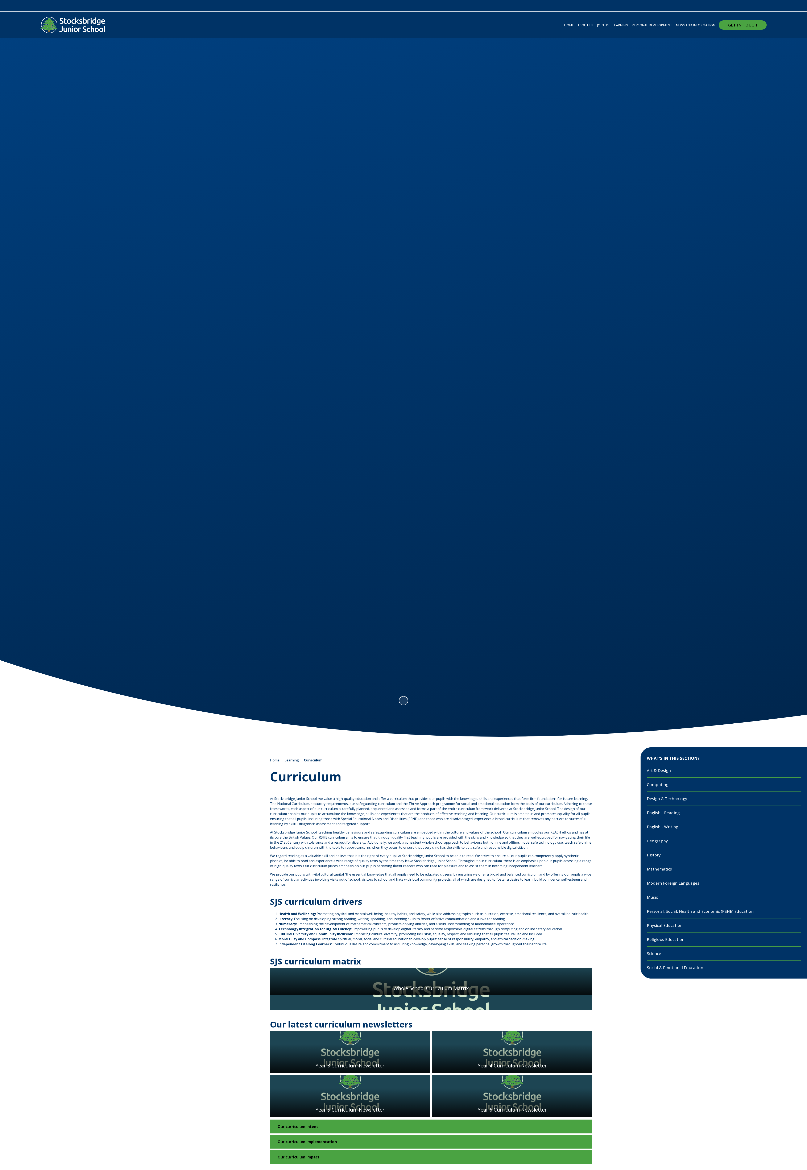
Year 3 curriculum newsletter (350, 1052)
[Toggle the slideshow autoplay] (403, 700)
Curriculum (313, 760)
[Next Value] (762, 359)
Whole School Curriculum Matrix (431, 989)
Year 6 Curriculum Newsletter (512, 1096)
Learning (292, 760)
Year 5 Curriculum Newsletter (350, 1096)
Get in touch (742, 25)
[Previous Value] (45, 359)
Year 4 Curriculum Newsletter (512, 1052)
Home (275, 760)
